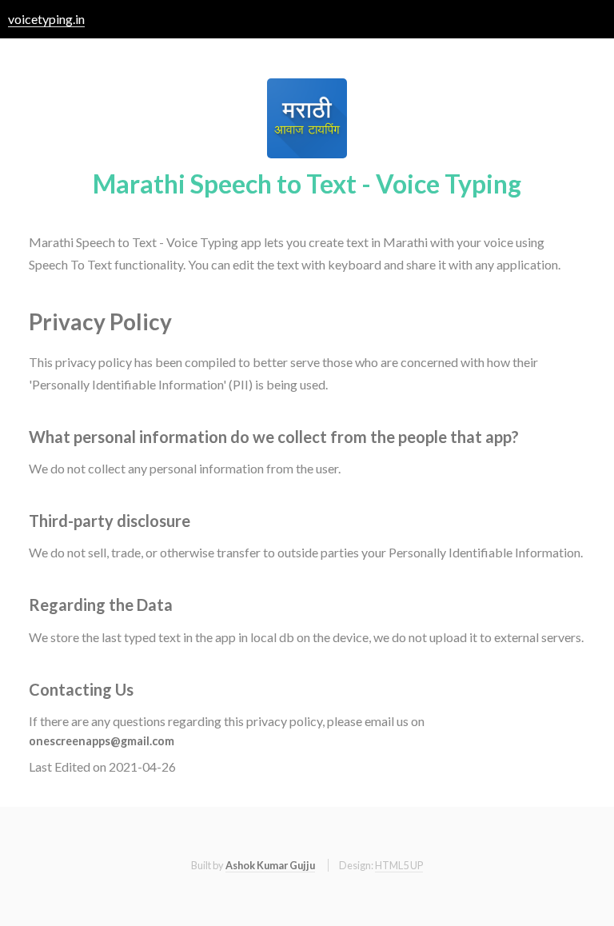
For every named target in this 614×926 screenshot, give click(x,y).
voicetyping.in (46, 18)
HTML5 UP (399, 865)
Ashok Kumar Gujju (270, 865)
